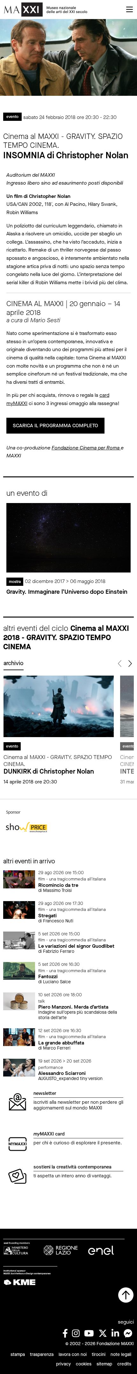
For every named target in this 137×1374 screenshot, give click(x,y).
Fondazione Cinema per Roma (86, 447)
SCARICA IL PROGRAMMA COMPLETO (55, 425)
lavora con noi (73, 1354)
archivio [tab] (14, 663)
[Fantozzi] (19, 970)
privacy (63, 1364)
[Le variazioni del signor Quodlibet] (19, 940)
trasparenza (42, 1354)
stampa (18, 1354)
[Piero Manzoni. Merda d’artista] (19, 1001)
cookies (83, 1364)
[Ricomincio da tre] (19, 879)
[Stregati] (19, 909)
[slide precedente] (120, 663)
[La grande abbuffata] (19, 1036)
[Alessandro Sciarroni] (19, 1067)
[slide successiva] (129, 663)
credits (124, 1364)
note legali (121, 1354)
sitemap (104, 1364)
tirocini (98, 1354)
